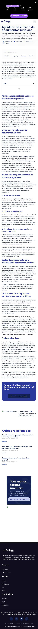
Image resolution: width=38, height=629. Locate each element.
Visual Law (32, 138)
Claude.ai (23, 56)
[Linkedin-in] (26, 619)
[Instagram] (16, 619)
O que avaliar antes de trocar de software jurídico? (16, 459)
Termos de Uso (20, 626)
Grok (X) (31, 56)
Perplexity (15, 56)
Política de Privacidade (9, 626)
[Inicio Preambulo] (7, 21)
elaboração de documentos (23, 106)
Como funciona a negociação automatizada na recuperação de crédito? (17, 436)
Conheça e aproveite (19, 15)
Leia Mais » (4, 441)
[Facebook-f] (11, 619)
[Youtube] (21, 619)
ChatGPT (7, 56)
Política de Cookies (29, 626)
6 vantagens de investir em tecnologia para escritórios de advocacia (17, 447)
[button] (34, 21)
